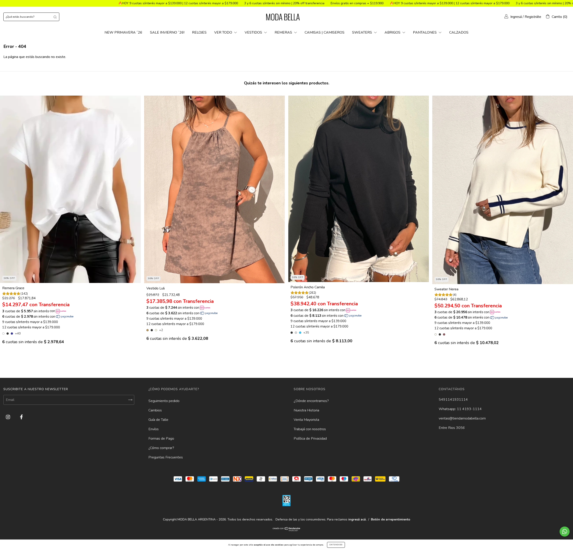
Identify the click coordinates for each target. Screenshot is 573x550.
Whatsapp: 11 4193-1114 (460, 409)
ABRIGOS (393, 32)
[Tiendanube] (287, 530)
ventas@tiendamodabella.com (462, 418)
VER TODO (223, 32)
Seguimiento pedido (164, 400)
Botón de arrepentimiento (390, 519)
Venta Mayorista (306, 419)
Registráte (533, 16)
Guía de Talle (158, 419)
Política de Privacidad (310, 438)
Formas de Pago (161, 438)
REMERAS (284, 32)
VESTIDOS (254, 32)
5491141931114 (453, 399)
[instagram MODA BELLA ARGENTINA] (8, 417)
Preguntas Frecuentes (165, 457)
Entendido (335, 545)
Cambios (155, 410)
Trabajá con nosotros (310, 429)
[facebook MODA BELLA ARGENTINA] (21, 417)
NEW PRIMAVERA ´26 (123, 32)
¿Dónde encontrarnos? (311, 400)
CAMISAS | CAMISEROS (324, 32)
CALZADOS (458, 32)
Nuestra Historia (306, 410)
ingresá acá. (357, 519)
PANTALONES (425, 32)
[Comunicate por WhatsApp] (565, 531)
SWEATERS (362, 32)
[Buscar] (55, 17)
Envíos (153, 429)
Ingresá (516, 16)
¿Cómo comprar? (161, 447)
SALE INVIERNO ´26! (167, 32)
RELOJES (199, 32)
